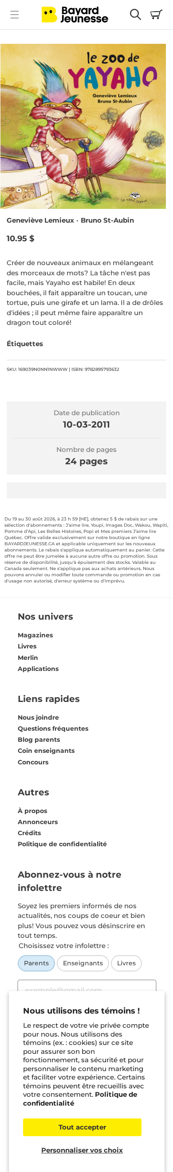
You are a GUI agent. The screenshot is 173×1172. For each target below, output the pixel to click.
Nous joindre (38, 717)
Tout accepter (82, 1127)
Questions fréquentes (53, 728)
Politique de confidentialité (62, 844)
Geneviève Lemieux (40, 220)
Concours (33, 762)
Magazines (35, 635)
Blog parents (39, 740)
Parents (36, 963)
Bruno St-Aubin (107, 220)
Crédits (29, 833)
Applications (38, 669)
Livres (27, 646)
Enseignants (83, 963)
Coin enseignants (46, 751)
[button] (14, 14)
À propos (32, 811)
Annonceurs (38, 822)
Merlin (28, 658)
